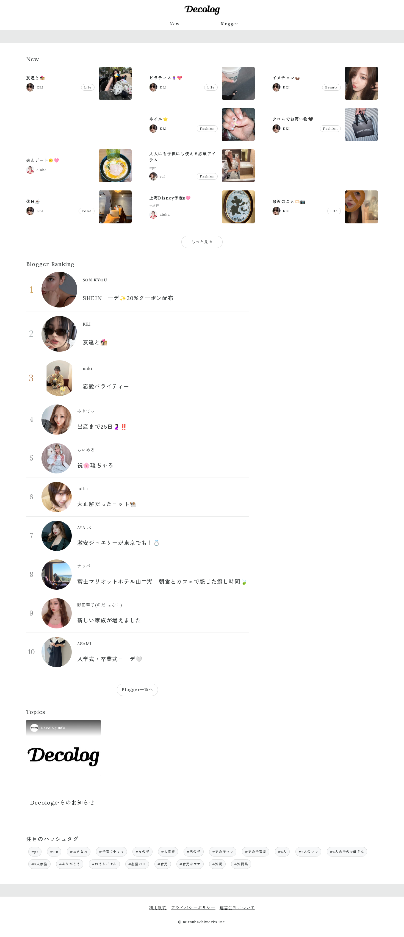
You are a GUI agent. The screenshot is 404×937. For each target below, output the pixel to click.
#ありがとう (69, 864)
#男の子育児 (255, 852)
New (175, 23)
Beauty (331, 87)
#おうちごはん (104, 864)
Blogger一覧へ (137, 689)
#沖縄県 (241, 864)
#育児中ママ (190, 864)
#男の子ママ (222, 852)
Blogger (229, 23)
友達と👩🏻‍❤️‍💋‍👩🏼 (35, 78)
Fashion (207, 128)
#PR (54, 852)
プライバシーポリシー (193, 907)
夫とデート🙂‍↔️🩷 (42, 160)
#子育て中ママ (111, 852)
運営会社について (237, 907)
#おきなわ (78, 852)
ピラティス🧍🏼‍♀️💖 (165, 78)
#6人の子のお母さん (347, 852)
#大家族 (168, 852)
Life (88, 87)
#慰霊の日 (137, 864)
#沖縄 (217, 864)
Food (87, 211)
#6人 (282, 852)
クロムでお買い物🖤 (293, 119)
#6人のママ (308, 852)
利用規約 (158, 907)
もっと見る (202, 241)
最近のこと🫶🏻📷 (289, 201)
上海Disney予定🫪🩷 (170, 198)
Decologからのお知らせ (62, 802)
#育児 (162, 864)
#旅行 (154, 206)
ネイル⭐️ (158, 119)
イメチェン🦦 (286, 78)
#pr (152, 168)
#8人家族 (39, 864)
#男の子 (194, 852)
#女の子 (142, 852)
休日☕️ (33, 201)
